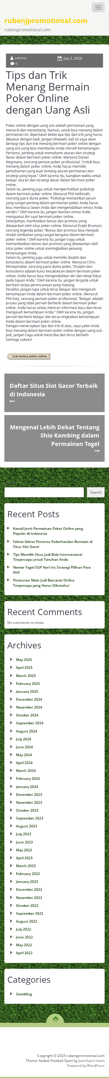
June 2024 (24, 746)
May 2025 (24, 659)
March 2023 (26, 865)
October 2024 (27, 715)
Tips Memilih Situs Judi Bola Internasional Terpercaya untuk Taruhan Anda (47, 557)
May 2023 (24, 850)
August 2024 (26, 731)
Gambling (24, 994)
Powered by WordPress (86, 1065)
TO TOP (55, 1017)
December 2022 (29, 889)
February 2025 (28, 683)
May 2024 (24, 754)
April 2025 (24, 667)
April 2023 (24, 857)
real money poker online (29, 356)
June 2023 (24, 842)
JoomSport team (91, 1060)
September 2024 (29, 723)
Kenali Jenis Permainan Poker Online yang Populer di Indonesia (48, 531)
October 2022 (27, 905)
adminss (20, 58)
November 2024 (29, 707)
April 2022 (24, 952)
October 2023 (27, 810)
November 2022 (29, 897)
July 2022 (23, 929)
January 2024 (27, 786)
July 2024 (23, 739)
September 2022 (29, 913)
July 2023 (23, 833)
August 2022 (26, 921)
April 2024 (24, 762)
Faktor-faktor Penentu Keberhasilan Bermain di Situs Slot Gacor (52, 544)
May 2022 (24, 944)
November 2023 (29, 802)
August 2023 (26, 826)
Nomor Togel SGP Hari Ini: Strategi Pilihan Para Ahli (52, 570)
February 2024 (28, 778)
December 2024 (29, 699)
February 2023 (28, 873)
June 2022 (24, 937)
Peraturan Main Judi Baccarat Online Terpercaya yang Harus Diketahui (43, 583)
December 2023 (29, 794)
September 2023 (29, 818)
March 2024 (26, 770)
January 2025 (27, 691)
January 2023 (27, 881)
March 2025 (26, 675)
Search (10, 483)
